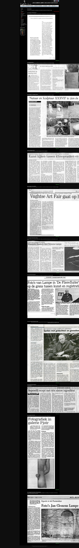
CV (21, 10)
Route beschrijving (23, 23)
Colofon (38, 546)
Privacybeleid (34, 546)
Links (21, 17)
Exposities (22, 11)
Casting (22, 8)
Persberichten (43, 546)
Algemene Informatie (29, 5)
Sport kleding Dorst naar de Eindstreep (24, 24)
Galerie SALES (22, 13)
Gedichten (53, 5)
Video (49, 5)
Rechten (22, 22)
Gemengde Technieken (38, 5)
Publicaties (22, 20)
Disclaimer (37, 546)
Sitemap (40, 546)
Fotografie (45, 5)
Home (23, 5)
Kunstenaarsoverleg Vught (23, 16)
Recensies (22, 21)
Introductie (22, 14)
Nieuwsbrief (22, 19)
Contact (22, 9)
